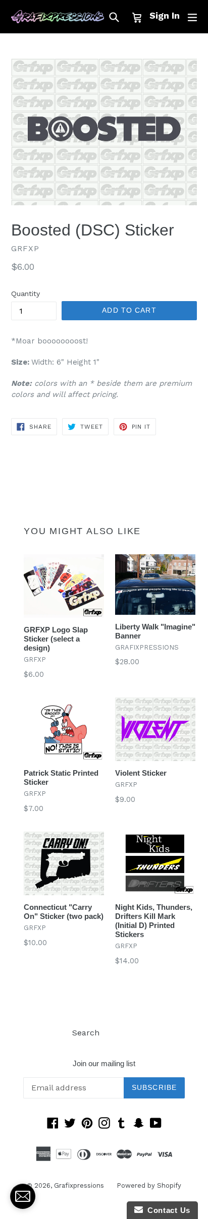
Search (85, 1032)
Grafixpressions (79, 1185)
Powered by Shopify (149, 1185)
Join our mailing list (104, 1063)
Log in (124, 1032)
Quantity (25, 293)
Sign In (164, 15)
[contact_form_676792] (22, 1196)
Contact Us (166, 1210)
